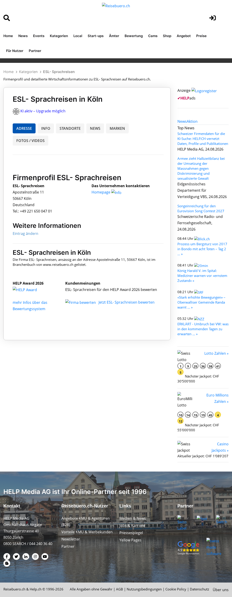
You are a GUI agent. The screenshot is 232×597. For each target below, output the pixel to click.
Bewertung (134, 36)
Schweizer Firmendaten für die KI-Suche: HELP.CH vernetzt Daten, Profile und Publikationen (202, 138)
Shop (167, 36)
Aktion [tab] (192, 121)
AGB (119, 589)
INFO (45, 128)
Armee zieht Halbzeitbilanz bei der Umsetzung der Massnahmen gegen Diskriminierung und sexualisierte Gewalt (201, 168)
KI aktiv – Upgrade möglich (42, 111)
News (23, 36)
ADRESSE (24, 128)
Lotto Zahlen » (216, 353)
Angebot (184, 36)
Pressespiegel (131, 532)
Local (77, 36)
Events (38, 36)
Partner (35, 51)
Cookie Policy (175, 589)
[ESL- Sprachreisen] (30, 289)
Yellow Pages (130, 540)
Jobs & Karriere (132, 525)
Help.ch (35, 589)
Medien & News (132, 518)
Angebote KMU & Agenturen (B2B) (85, 521)
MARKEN (117, 128)
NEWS (95, 128)
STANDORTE (70, 128)
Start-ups (96, 36)
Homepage (101, 192)
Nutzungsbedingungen (144, 589)
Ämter (114, 36)
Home (8, 36)
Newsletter (70, 539)
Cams (152, 36)
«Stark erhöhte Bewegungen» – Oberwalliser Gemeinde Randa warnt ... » (201, 302)
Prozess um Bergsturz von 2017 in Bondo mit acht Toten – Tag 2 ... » (202, 249)
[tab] (182, 121)
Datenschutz (199, 589)
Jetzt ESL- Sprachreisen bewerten (127, 302)
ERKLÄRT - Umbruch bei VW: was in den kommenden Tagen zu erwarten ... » (203, 329)
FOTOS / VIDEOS (30, 140)
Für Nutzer (14, 51)
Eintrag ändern (25, 233)
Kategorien (59, 36)
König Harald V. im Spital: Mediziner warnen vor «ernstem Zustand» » (202, 275)
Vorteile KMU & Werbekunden (87, 531)
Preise (201, 36)
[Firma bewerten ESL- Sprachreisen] (81, 302)
